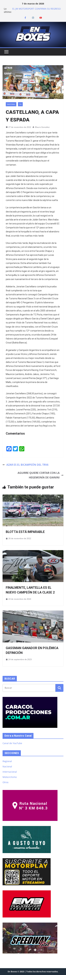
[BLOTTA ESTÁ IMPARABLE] (33, 496)
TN (20, 104)
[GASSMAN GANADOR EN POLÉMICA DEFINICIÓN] (33, 613)
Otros (5, 782)
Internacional (10, 771)
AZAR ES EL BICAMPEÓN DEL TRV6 (27, 464)
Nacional (11, 104)
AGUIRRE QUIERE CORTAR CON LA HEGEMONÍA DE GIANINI (39, 475)
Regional (7, 761)
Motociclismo (10, 777)
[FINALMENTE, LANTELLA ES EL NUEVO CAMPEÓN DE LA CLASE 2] (33, 552)
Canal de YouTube (12, 743)
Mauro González (42, 127)
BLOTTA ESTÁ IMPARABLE (25, 532)
